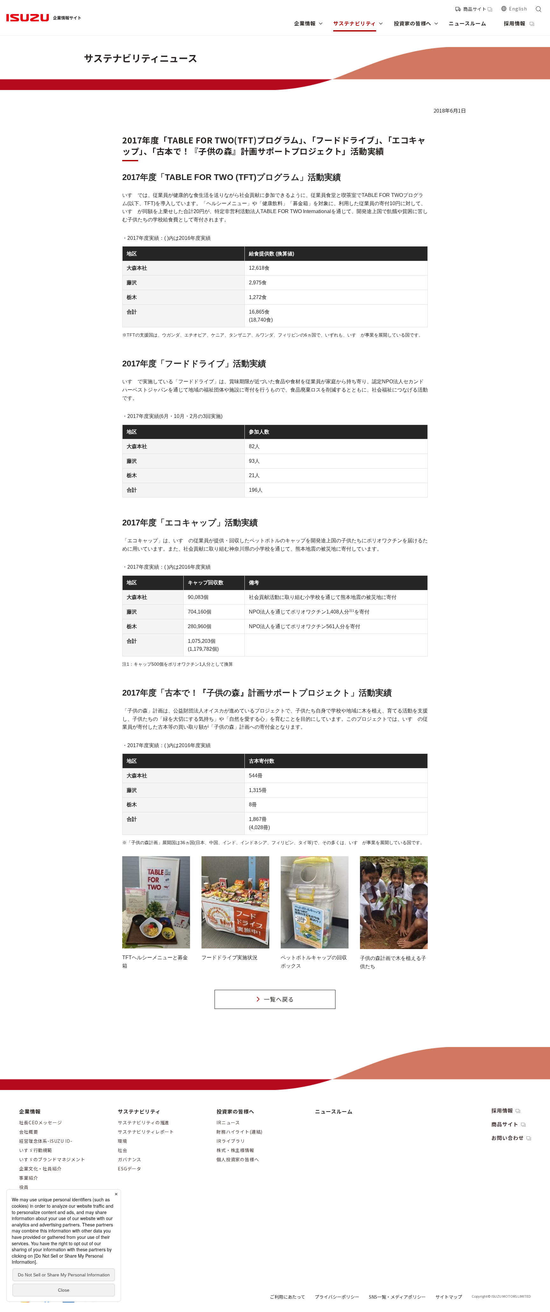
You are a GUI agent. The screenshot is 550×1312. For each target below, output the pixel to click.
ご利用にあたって (287, 1297)
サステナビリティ (139, 1111)
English (518, 8)
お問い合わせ (507, 1138)
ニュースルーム (334, 1111)
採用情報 (502, 1110)
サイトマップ (448, 1297)
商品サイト (475, 9)
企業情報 (30, 1111)
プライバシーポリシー (337, 1297)
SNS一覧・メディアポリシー (397, 1297)
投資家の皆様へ (235, 1111)
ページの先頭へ (483, 1105)
